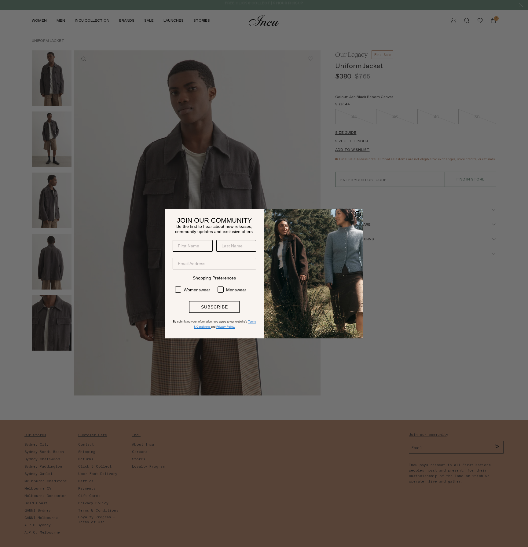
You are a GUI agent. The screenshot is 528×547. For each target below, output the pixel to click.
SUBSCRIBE (214, 306)
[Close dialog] (358, 214)
